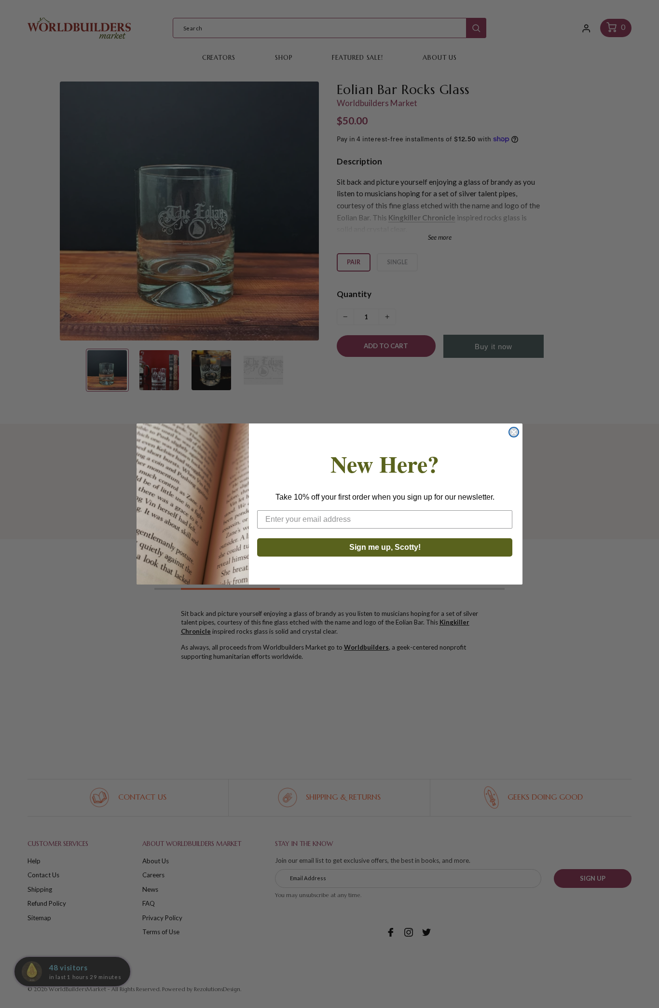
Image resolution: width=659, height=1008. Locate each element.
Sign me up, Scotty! (385, 547)
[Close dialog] (514, 432)
